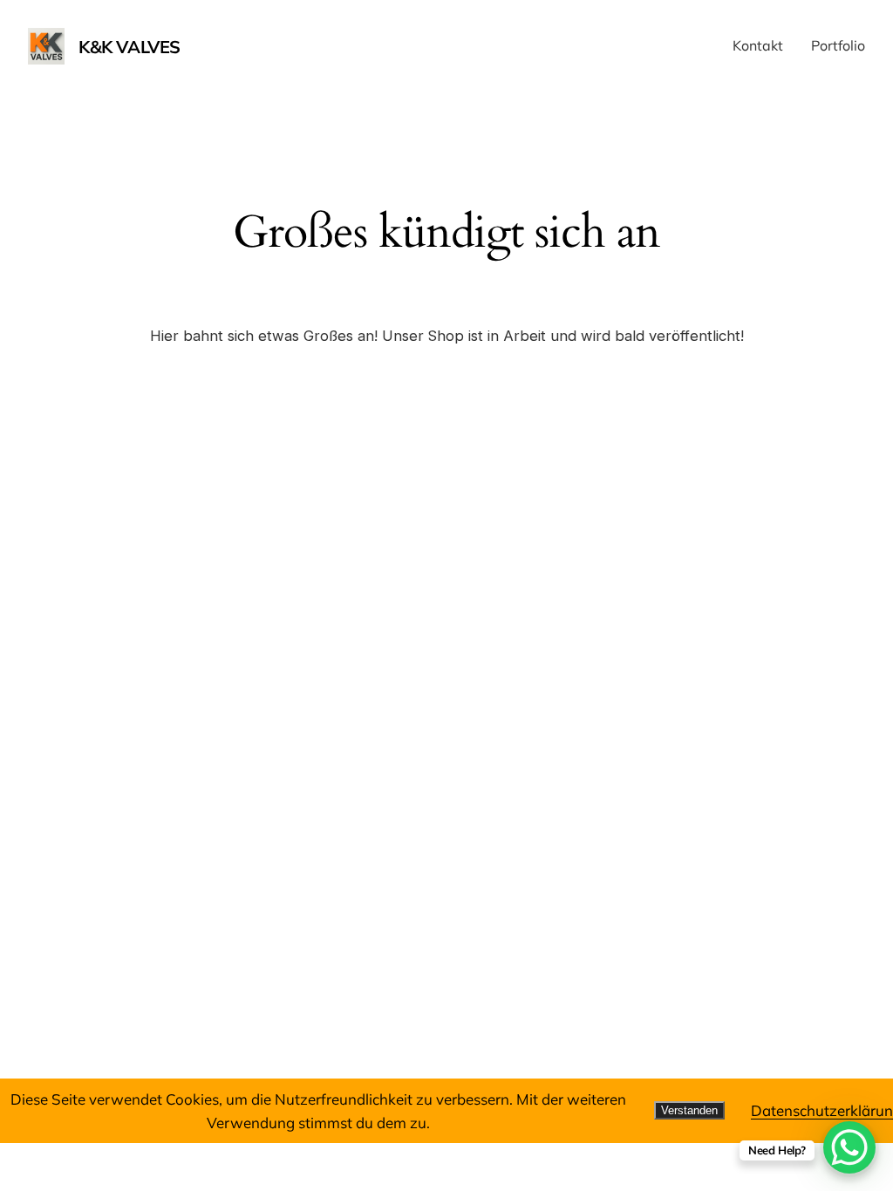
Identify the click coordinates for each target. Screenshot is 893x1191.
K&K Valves (129, 47)
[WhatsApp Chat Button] (849, 1147)
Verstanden (689, 1110)
